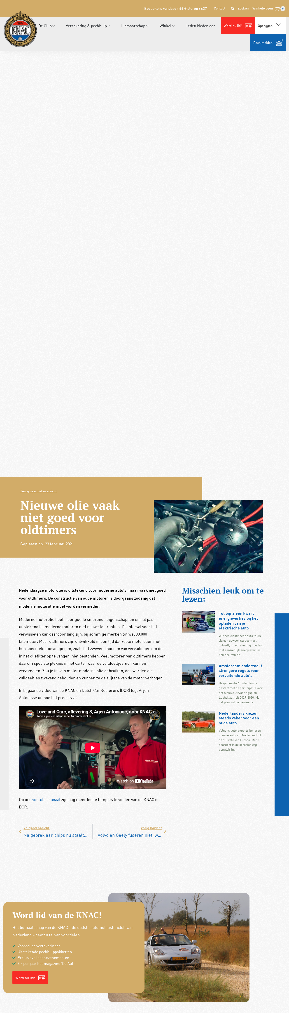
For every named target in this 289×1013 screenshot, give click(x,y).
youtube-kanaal (46, 799)
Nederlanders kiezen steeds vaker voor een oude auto (239, 718)
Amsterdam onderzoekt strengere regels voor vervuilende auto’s (240, 671)
